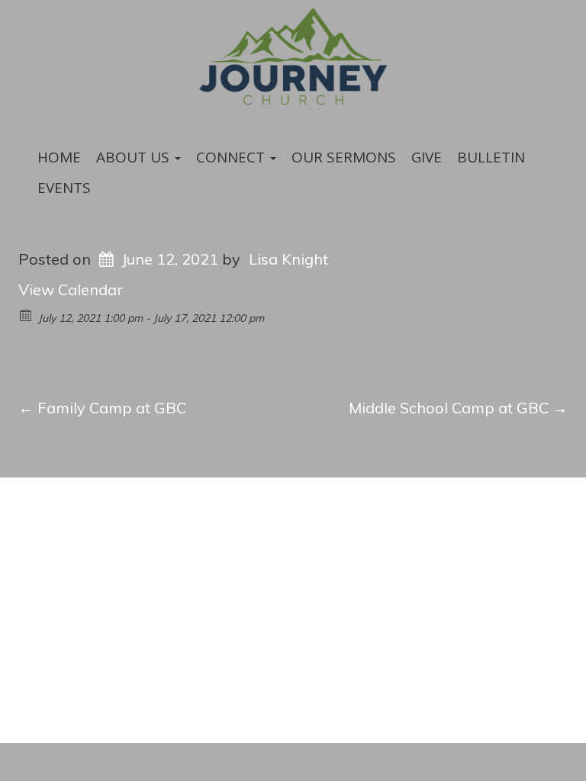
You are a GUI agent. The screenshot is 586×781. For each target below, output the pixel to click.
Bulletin (491, 157)
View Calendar (70, 289)
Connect (232, 157)
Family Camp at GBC (102, 407)
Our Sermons (343, 157)
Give (426, 157)
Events (64, 188)
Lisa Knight (288, 258)
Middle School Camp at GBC (458, 407)
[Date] (26, 314)
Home (59, 157)
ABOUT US (134, 157)
